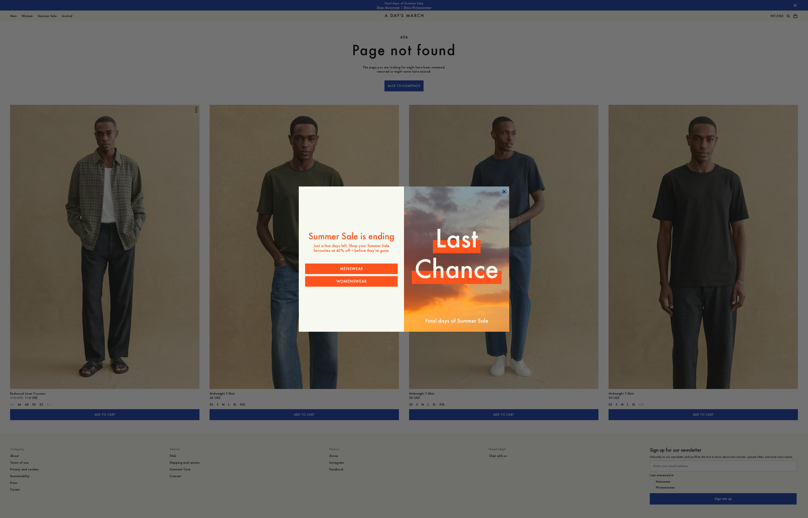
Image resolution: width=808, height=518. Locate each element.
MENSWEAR (351, 268)
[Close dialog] (504, 191)
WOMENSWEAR (351, 281)
